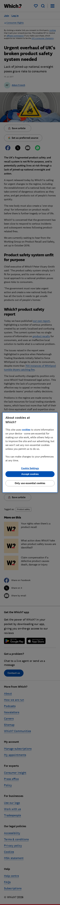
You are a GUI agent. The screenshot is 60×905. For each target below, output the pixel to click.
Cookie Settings (30, 468)
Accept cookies (30, 474)
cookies (26, 429)
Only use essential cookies (30, 483)
